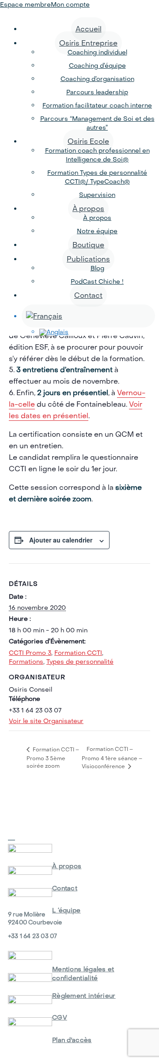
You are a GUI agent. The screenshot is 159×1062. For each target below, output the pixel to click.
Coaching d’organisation (97, 78)
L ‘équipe (66, 910)
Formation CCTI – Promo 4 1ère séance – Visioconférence (112, 757)
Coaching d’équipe (97, 65)
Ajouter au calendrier (60, 539)
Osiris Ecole (88, 141)
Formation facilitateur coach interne (97, 105)
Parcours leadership (97, 92)
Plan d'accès (72, 1039)
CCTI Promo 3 (30, 652)
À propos (88, 208)
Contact (88, 295)
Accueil (89, 29)
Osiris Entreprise (88, 43)
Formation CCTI (78, 652)
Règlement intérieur (84, 995)
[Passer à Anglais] (97, 332)
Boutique (88, 245)
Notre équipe (97, 231)
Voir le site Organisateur (46, 720)
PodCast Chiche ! (97, 281)
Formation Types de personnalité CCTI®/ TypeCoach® (97, 177)
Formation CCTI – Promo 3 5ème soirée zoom (52, 758)
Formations (26, 661)
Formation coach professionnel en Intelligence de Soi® (97, 155)
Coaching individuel (97, 52)
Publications (88, 259)
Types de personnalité (80, 661)
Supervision (97, 194)
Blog (97, 268)
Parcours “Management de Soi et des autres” (97, 123)
